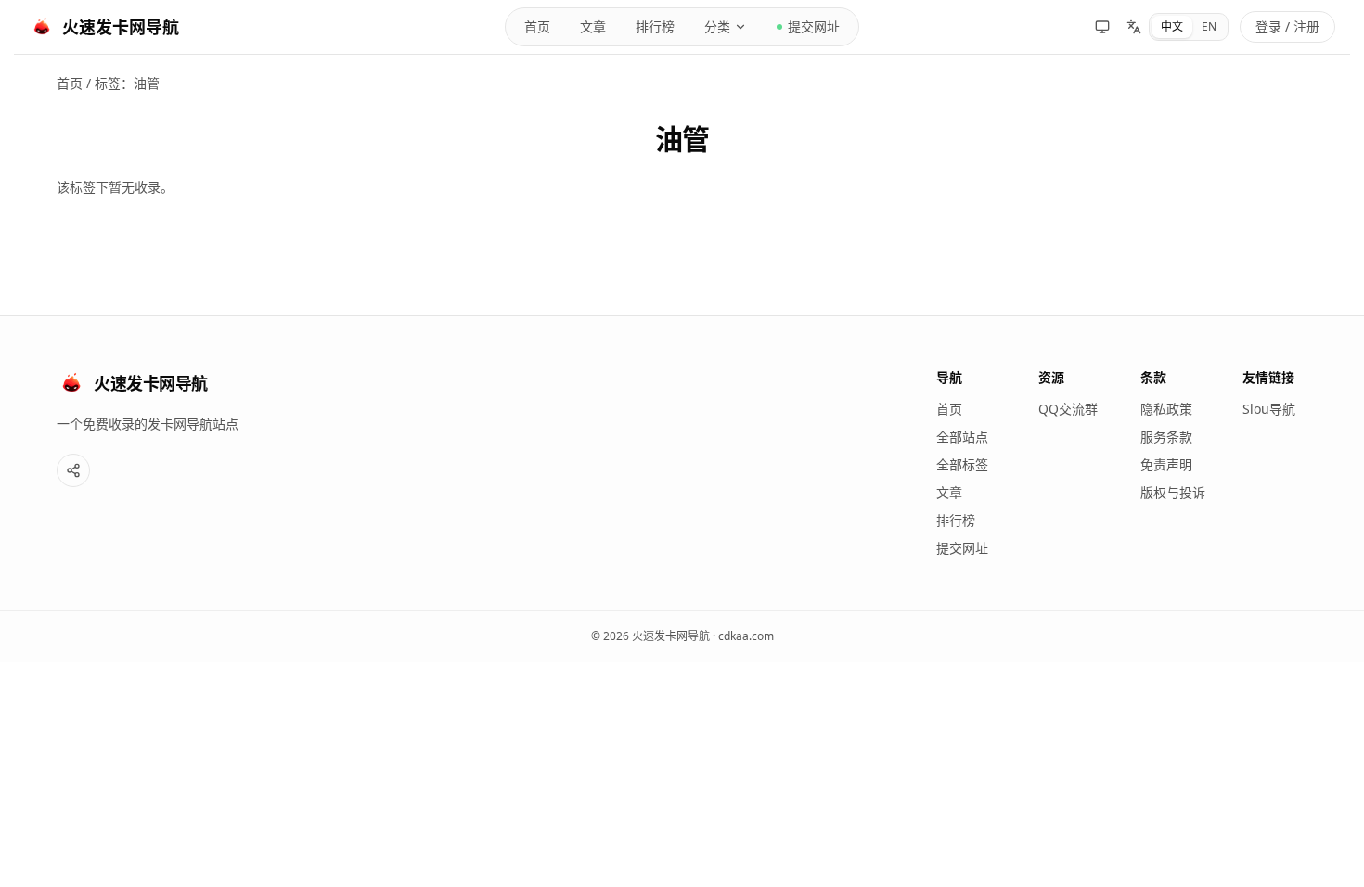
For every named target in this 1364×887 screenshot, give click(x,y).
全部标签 (962, 464)
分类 (717, 26)
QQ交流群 (1068, 409)
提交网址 (814, 26)
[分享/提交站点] (73, 470)
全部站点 (962, 436)
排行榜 (655, 26)
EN (1209, 26)
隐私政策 (1166, 409)
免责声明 (1166, 464)
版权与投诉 (1172, 492)
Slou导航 (1268, 409)
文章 (593, 26)
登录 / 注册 (1287, 26)
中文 (1172, 26)
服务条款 (1166, 436)
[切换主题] (1102, 27)
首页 (537, 26)
